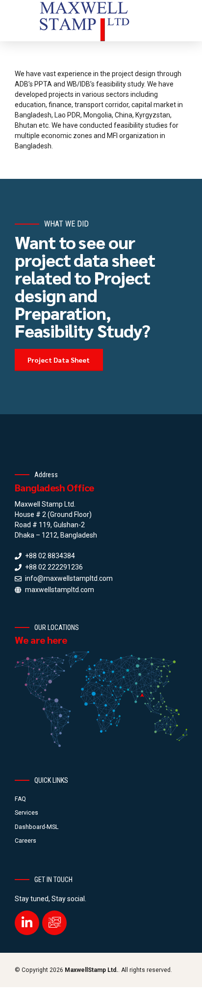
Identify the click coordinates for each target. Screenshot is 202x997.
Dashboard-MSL (36, 827)
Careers (25, 840)
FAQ (20, 799)
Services (26, 812)
